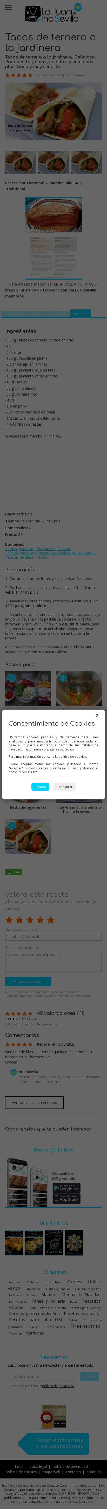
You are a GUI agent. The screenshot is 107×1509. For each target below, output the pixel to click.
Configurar (64, 787)
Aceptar (40, 787)
